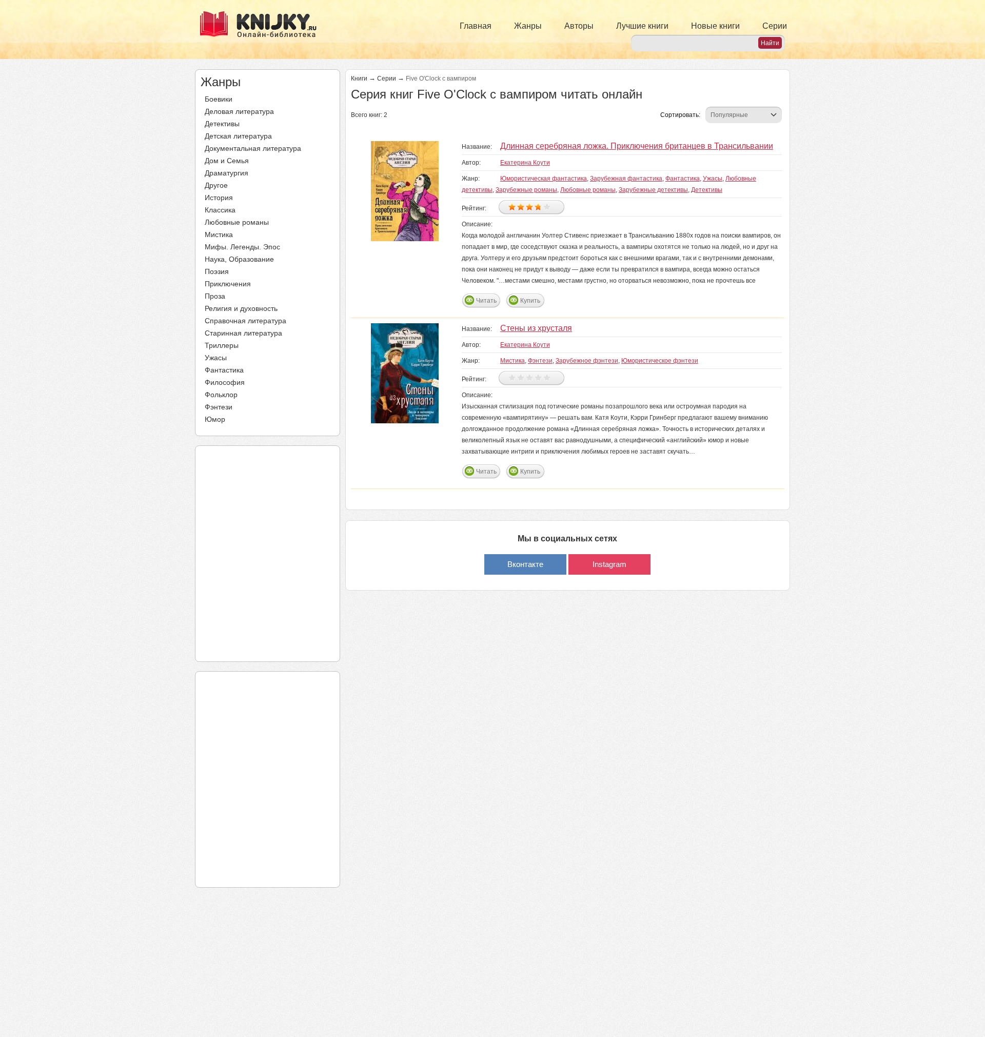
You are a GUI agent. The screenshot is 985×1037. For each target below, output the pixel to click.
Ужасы (216, 358)
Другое (216, 185)
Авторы (579, 26)
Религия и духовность (241, 308)
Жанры (528, 26)
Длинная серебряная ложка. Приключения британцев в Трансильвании (636, 146)
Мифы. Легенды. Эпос (242, 247)
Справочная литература (245, 321)
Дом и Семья (227, 160)
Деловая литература (239, 111)
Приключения (228, 284)
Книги (359, 78)
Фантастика (224, 370)
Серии (774, 26)
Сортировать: (680, 115)
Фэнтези (218, 407)
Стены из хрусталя (536, 328)
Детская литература (238, 136)
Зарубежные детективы (653, 189)
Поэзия (217, 271)
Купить (530, 300)
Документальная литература (253, 148)
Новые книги (715, 26)
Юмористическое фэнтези (659, 360)
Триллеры (222, 345)
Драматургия (226, 173)
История (219, 197)
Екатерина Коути (525, 162)
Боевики (218, 99)
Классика (220, 210)
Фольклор (221, 394)
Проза (215, 296)
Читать (486, 300)
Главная (475, 26)
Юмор (215, 419)
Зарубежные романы (526, 189)
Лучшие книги (642, 26)
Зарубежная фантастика (626, 178)
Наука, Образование (239, 259)
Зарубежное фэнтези (587, 360)
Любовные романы (237, 222)
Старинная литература (243, 333)
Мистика (219, 234)
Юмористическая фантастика (543, 178)
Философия (225, 382)
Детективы (222, 124)
